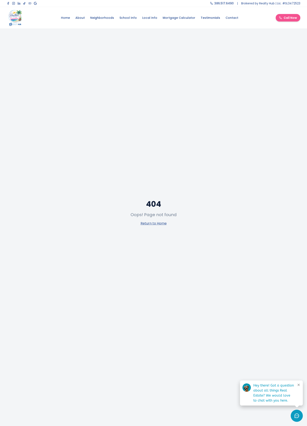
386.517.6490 (224, 3)
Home (65, 18)
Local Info (149, 18)
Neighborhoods (102, 18)
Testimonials (210, 18)
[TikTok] (24, 3)
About (80, 18)
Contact (232, 18)
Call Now (290, 18)
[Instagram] (13, 3)
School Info (128, 18)
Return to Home (154, 223)
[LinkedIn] (19, 3)
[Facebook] (8, 3)
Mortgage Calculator (179, 18)
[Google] (35, 3)
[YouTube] (29, 3)
